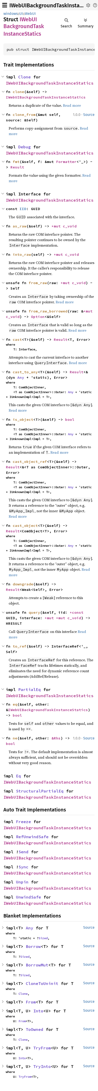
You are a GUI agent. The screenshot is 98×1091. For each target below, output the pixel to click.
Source (89, 114)
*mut (57, 226)
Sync (23, 867)
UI (21, 13)
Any (20, 377)
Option (38, 316)
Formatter (66, 161)
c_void (70, 226)
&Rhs (56, 738)
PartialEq (29, 689)
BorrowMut (37, 965)
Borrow (33, 946)
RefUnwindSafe (32, 836)
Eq (18, 776)
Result (17, 167)
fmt (16, 161)
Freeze (23, 821)
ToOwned (34, 1029)
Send (23, 851)
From (31, 1002)
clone (18, 91)
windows (10, 13)
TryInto (42, 1066)
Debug (24, 146)
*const (78, 612)
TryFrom (42, 1048)
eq (15, 704)
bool (69, 419)
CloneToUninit (42, 983)
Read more (72, 105)
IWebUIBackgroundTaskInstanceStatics (49, 83)
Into (38, 1011)
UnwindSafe (28, 897)
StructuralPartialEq (40, 791)
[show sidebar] (4, 5)
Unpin (22, 882)
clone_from (24, 114)
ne (15, 738)
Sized (43, 938)
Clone (24, 77)
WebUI (30, 13)
